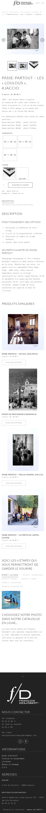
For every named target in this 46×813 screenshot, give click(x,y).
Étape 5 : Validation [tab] (11, 583)
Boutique (13, 12)
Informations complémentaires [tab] (17, 205)
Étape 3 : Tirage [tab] (9, 579)
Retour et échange (10, 764)
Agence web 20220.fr (35, 809)
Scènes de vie (17, 193)
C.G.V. (5, 767)
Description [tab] (8, 201)
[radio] (10, 142)
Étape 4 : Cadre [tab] (29, 579)
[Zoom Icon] (23, 39)
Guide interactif (10, 755)
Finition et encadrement (13, 758)
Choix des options (14, 362)
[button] (39, 3)
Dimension (7, 133)
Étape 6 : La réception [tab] (12, 586)
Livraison (6, 761)
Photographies (25, 12)
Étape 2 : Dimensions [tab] (33, 575)
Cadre (5, 165)
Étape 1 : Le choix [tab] (10, 575)
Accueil (5, 12)
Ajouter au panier (20, 185)
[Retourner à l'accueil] (23, 3)
